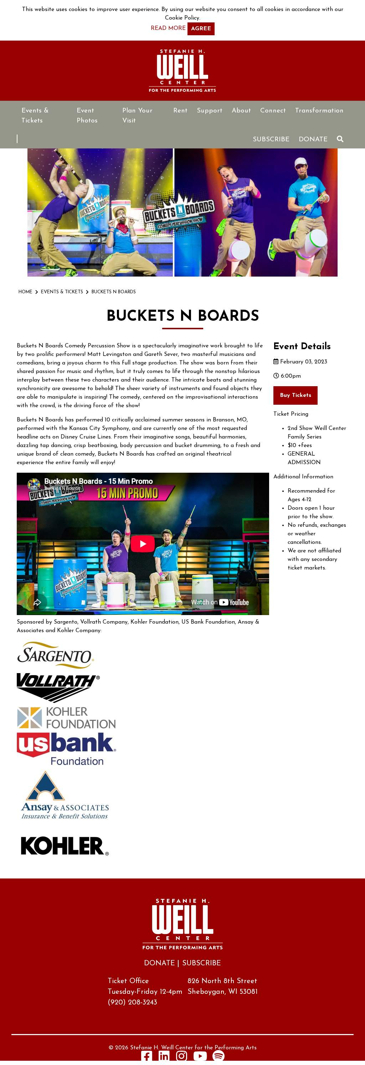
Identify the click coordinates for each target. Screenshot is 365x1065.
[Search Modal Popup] (340, 139)
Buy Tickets (295, 395)
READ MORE (168, 28)
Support (209, 110)
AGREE (201, 29)
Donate (313, 139)
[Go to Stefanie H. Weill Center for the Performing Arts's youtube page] (200, 1056)
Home (25, 292)
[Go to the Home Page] (182, 71)
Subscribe (271, 139)
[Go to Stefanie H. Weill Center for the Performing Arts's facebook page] (147, 1056)
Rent (180, 110)
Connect (273, 110)
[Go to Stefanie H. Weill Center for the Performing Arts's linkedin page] (164, 1056)
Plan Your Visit (137, 115)
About (241, 110)
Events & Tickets (34, 115)
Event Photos (87, 115)
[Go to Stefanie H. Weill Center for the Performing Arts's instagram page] (182, 1056)
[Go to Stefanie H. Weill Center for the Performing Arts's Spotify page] (218, 1056)
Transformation (319, 110)
